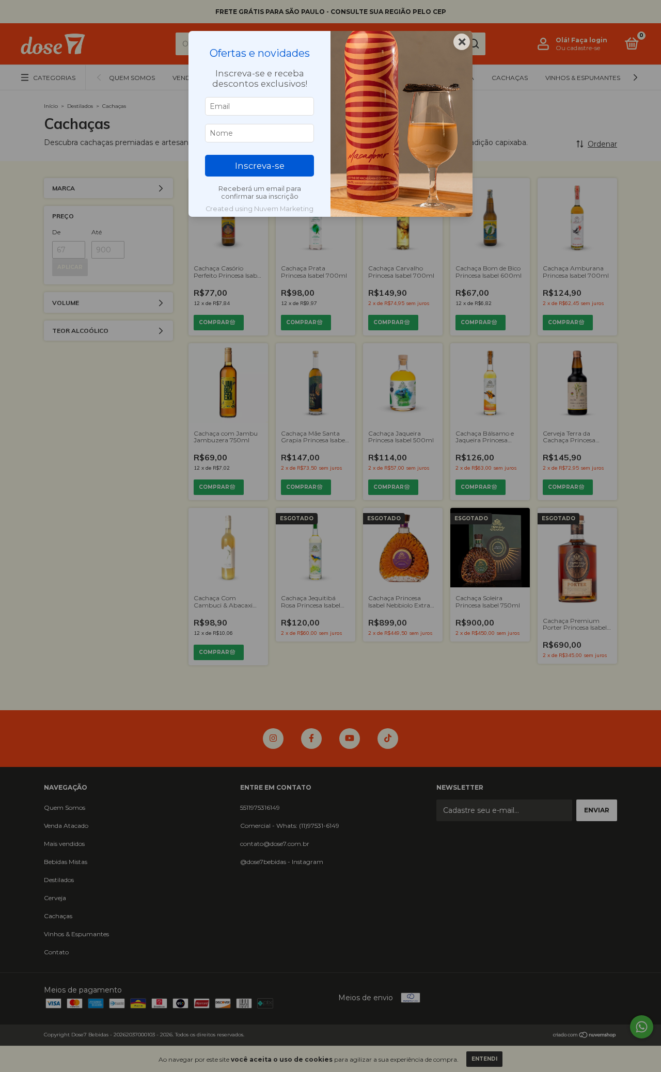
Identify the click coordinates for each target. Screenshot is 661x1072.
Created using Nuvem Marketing (259, 209)
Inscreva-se (260, 166)
